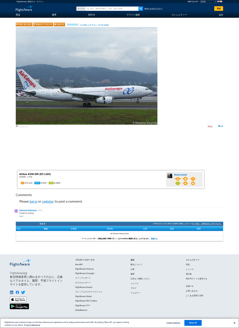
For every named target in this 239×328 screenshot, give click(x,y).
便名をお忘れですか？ (153, 9)
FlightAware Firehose (84, 269)
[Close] (235, 323)
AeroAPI (79, 264)
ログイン (40, 2)
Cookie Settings (173, 323)
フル (26, 127)
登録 (219, 8)
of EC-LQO (27, 183)
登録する (154, 239)
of (41, 183)
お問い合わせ (192, 291)
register (48, 201)
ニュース (134, 283)
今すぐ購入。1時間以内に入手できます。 (206, 224)
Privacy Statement (32, 325)
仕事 (132, 269)
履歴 (132, 274)
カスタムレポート (83, 282)
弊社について (136, 264)
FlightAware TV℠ (82, 305)
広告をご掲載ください (140, 279)
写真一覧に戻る (25, 24)
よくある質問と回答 (194, 295)
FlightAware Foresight (84, 273)
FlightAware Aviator (84, 287)
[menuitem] (18, 15)
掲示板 (189, 274)
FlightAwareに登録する (25, 2)
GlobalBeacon (81, 310)
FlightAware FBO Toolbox (86, 301)
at (55, 183)
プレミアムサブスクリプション (88, 292)
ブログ (133, 288)
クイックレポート (83, 278)
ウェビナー (135, 293)
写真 (188, 264)
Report (21, 216)
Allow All (193, 323)
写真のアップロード (44, 24)
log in (33, 201)
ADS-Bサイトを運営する (196, 279)
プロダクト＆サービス (85, 260)
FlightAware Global (83, 296)
